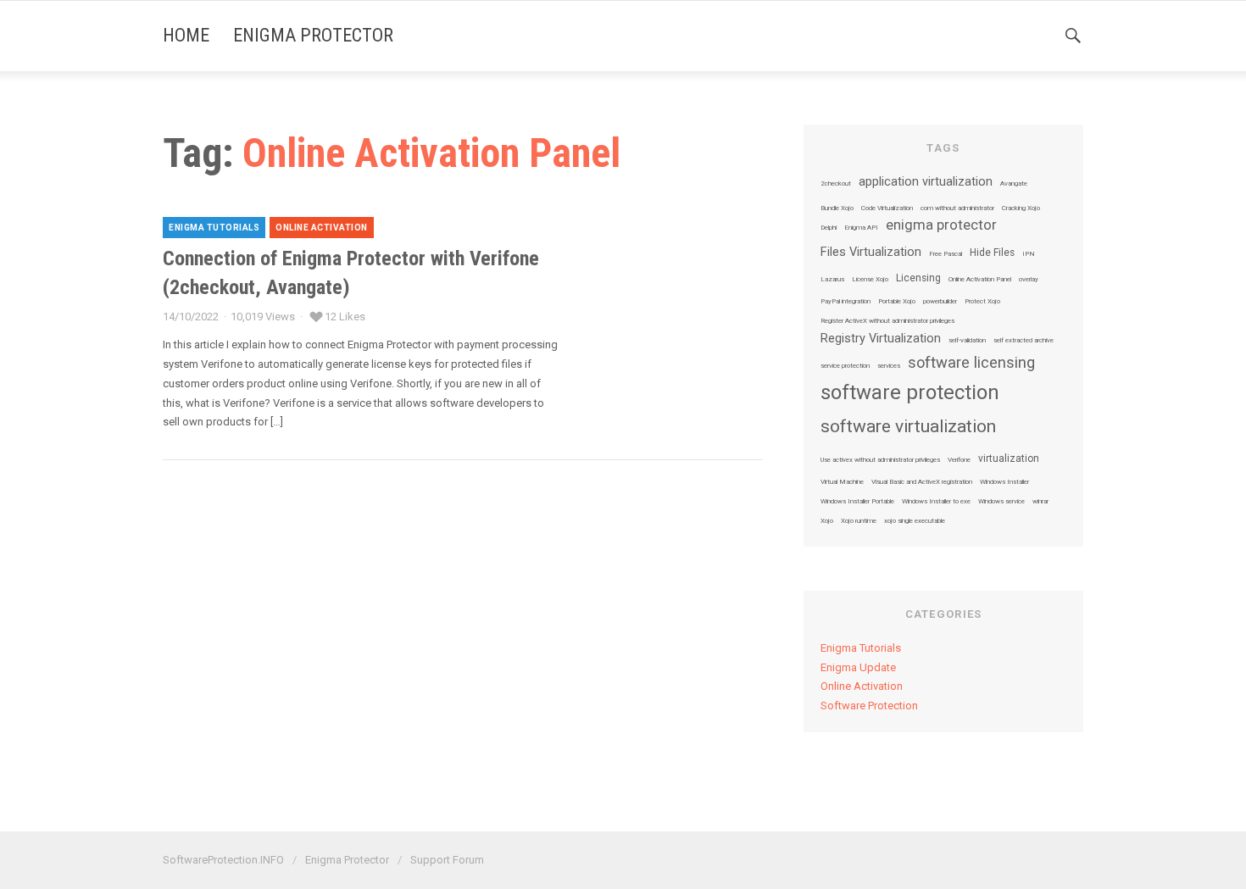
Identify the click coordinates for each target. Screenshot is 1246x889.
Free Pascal (945, 254)
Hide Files (992, 253)
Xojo (826, 521)
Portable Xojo (896, 301)
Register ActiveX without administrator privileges (887, 321)
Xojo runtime (858, 521)
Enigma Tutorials (214, 227)
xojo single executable (914, 521)
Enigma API (861, 228)
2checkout (835, 184)
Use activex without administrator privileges (880, 460)
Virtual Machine (842, 482)
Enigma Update (858, 667)
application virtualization (926, 182)
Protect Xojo (982, 301)
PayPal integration (845, 301)
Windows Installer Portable (857, 501)
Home (186, 35)
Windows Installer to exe (936, 501)
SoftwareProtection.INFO (223, 859)
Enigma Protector (313, 35)
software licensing (971, 362)
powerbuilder (940, 301)
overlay (1028, 279)
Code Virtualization (887, 208)
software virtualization (908, 427)
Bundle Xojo (837, 208)
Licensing (918, 279)
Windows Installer (1004, 482)
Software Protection (869, 705)
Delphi (828, 228)
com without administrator (957, 208)
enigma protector (941, 226)
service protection (845, 366)
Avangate (1013, 184)
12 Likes (345, 316)
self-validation (967, 340)
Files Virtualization (870, 252)
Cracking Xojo (1021, 208)
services (888, 366)
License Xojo (870, 279)
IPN (1028, 254)
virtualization (1008, 459)
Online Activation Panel (979, 279)
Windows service (1001, 501)
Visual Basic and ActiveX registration (921, 482)
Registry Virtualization (880, 339)
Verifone (959, 460)
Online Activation (321, 227)
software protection (909, 392)
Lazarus (832, 279)
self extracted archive (1023, 340)
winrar (1040, 501)
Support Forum (447, 859)
